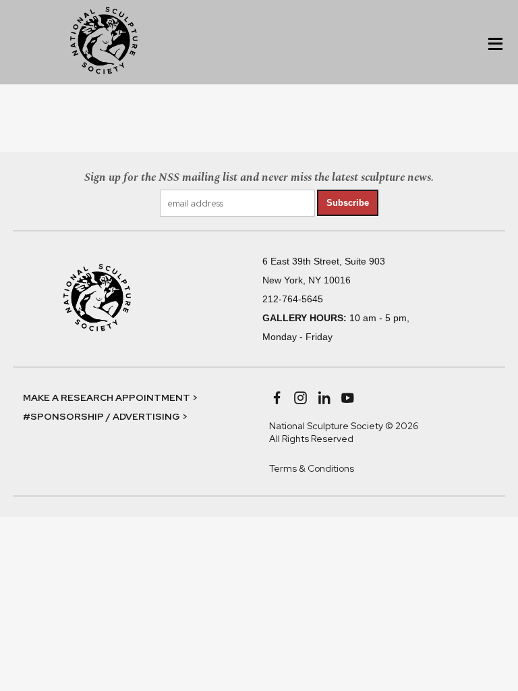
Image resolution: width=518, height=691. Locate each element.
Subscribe (347, 203)
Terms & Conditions (311, 468)
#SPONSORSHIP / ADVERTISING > (105, 416)
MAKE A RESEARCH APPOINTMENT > (110, 397)
